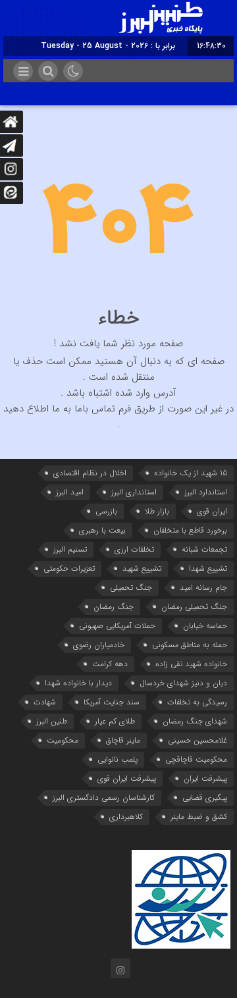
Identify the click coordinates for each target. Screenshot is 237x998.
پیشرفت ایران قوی (126, 778)
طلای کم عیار (115, 721)
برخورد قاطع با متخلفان (190, 530)
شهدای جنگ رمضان (195, 721)
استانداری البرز (134, 492)
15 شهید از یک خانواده (190, 473)
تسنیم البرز (70, 549)
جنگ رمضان (113, 606)
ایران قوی (212, 511)
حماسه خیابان (205, 625)
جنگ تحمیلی (131, 587)
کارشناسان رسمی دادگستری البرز (104, 797)
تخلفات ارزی (134, 549)
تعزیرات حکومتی (69, 568)
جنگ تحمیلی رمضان (194, 606)
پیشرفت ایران (205, 778)
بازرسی (106, 511)
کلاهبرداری (126, 816)
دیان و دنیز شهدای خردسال (183, 683)
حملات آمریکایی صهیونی (117, 625)
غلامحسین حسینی (197, 740)
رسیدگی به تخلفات (197, 702)
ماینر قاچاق (123, 740)
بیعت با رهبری (102, 530)
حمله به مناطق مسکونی (189, 645)
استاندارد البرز (205, 492)
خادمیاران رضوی (98, 645)
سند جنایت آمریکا (112, 702)
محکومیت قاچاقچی (196, 759)
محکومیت (62, 740)
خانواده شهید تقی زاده (191, 664)
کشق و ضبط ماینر (199, 816)
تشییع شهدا (208, 568)
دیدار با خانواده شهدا (78, 683)
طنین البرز (51, 721)
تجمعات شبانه (204, 549)
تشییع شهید (141, 568)
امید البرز (70, 492)
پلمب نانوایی (117, 759)
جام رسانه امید (203, 587)
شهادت (45, 702)
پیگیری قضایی (204, 797)
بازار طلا (157, 511)
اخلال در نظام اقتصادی (89, 473)
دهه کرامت (110, 664)
